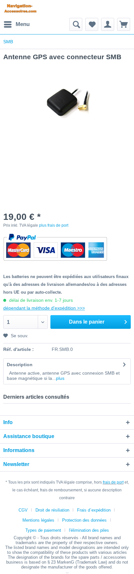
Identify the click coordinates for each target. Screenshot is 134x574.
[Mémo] (91, 24)
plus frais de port (53, 225)
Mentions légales (38, 520)
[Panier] (123, 24)
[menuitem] (16, 24)
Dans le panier (86, 322)
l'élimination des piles (89, 530)
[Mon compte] (107, 24)
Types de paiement (43, 530)
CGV (23, 510)
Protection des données (84, 520)
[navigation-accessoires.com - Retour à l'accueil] (20, 9)
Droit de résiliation (52, 510)
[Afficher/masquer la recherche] (75, 24)
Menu (23, 24)
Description (20, 364)
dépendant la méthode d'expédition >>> (44, 308)
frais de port (113, 482)
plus (60, 378)
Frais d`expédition (94, 510)
